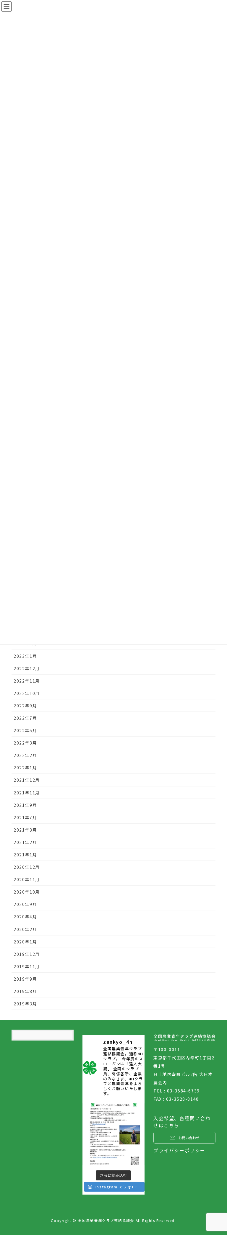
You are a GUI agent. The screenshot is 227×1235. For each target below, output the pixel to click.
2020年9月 (25, 904)
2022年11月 (27, 681)
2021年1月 (25, 855)
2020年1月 (25, 942)
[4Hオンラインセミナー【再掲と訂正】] (113, 1134)
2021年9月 (25, 805)
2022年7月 (25, 718)
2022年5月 (25, 730)
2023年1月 (25, 656)
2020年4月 (25, 917)
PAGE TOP (216, 1192)
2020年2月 (25, 929)
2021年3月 (25, 830)
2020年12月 (27, 867)
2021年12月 (27, 780)
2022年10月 (27, 693)
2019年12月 (27, 954)
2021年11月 (27, 793)
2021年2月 (25, 842)
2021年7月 (25, 817)
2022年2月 (25, 755)
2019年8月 (25, 991)
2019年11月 (27, 966)
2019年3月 (25, 1004)
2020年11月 (27, 879)
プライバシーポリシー (179, 1150)
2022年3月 (25, 743)
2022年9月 (25, 706)
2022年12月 (27, 668)
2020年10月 (27, 892)
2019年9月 (25, 979)
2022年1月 (25, 768)
